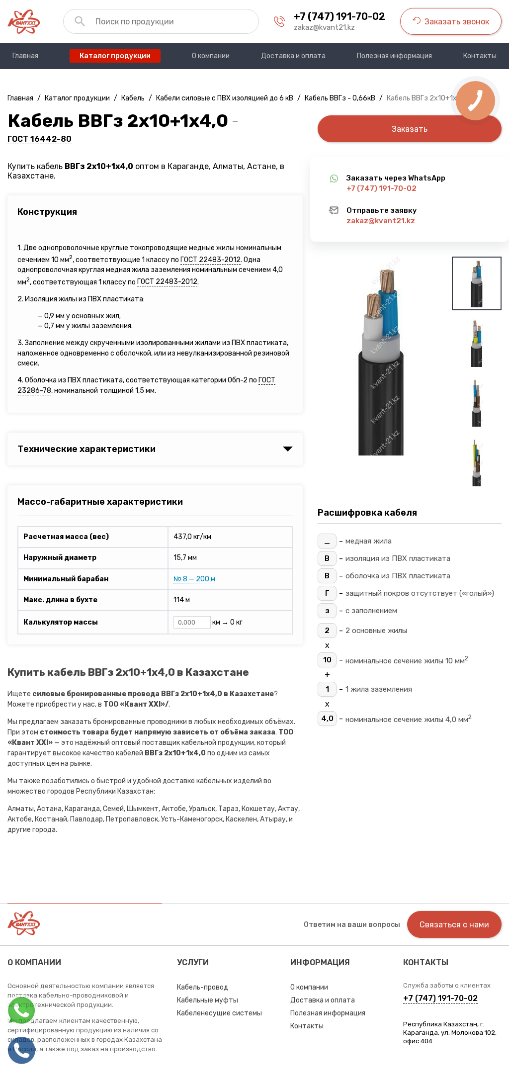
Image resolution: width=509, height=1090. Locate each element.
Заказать (409, 129)
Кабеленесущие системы (219, 1013)
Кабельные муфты (207, 1000)
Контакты (307, 1026)
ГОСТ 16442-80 (39, 139)
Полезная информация (327, 1013)
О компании (309, 987)
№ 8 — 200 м (194, 579)
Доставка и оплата (322, 1000)
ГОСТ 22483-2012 (210, 260)
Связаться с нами (454, 924)
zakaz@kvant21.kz (324, 27)
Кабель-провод (202, 987)
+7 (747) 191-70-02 (339, 16)
